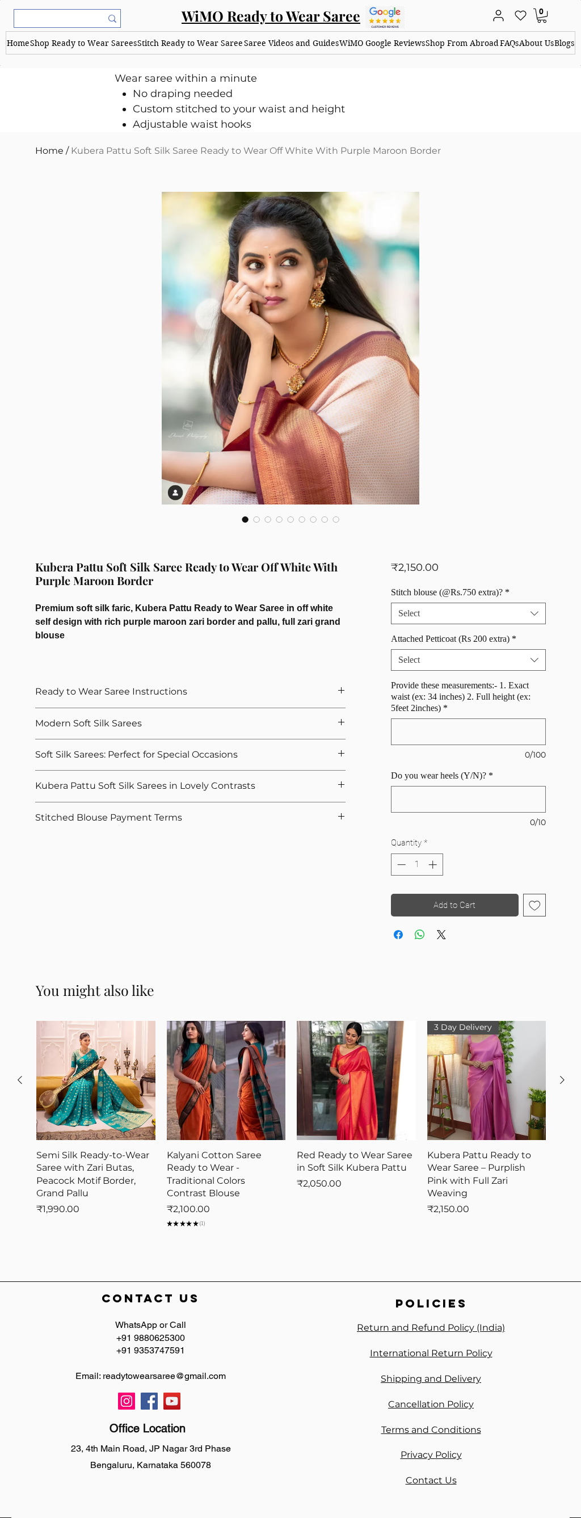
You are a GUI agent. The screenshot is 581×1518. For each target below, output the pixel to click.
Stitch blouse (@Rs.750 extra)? (450, 592)
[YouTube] (171, 1401)
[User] (498, 16)
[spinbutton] (416, 864)
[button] (83, 43)
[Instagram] (126, 1401)
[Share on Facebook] (398, 934)
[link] (541, 16)
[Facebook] (149, 1401)
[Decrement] (400, 864)
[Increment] (433, 864)
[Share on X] (441, 934)
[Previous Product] (20, 1080)
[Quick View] (95, 1080)
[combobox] (468, 613)
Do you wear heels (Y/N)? (442, 775)
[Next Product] (562, 1080)
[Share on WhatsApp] (420, 934)
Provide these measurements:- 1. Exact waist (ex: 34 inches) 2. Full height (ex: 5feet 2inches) (461, 696)
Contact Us (431, 1480)
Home (49, 150)
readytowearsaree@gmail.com (164, 1375)
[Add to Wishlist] (534, 905)
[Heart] (520, 16)
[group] (291, 1130)
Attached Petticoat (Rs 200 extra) (453, 639)
